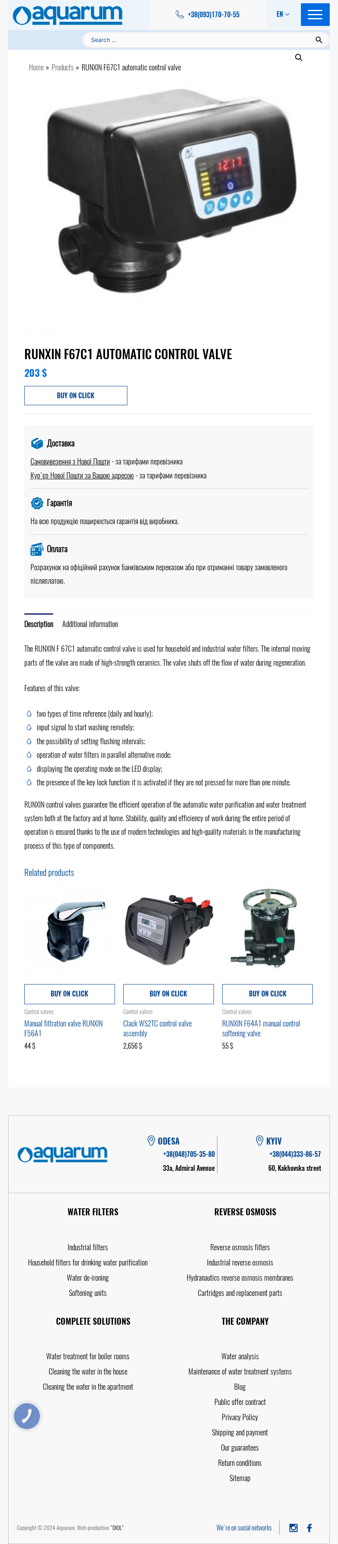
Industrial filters (88, 1247)
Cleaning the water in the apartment (88, 1386)
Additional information (90, 624)
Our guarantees (240, 1447)
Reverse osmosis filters (240, 1247)
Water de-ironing (88, 1277)
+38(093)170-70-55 (213, 14)
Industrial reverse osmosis (240, 1262)
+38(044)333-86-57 (295, 1154)
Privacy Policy (240, 1417)
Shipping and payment (240, 1432)
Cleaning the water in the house (88, 1371)
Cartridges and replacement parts (240, 1293)
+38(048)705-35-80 (189, 1154)
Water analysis (240, 1356)
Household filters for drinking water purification (88, 1262)
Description (38, 624)
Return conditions (240, 1463)
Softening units (88, 1293)
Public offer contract (240, 1402)
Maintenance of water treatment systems (240, 1371)
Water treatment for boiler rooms (87, 1356)
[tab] (38, 623)
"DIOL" (117, 1528)
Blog (240, 1386)
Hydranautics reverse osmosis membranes (240, 1277)
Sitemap (240, 1478)
